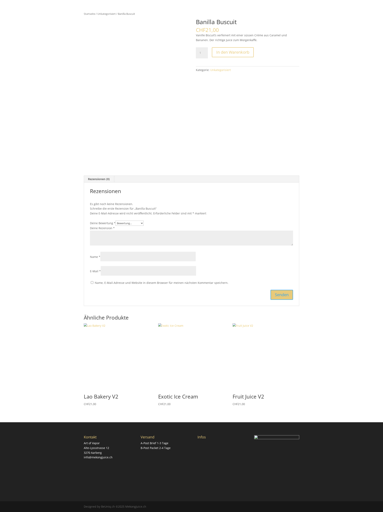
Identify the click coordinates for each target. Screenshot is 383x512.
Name (95, 257)
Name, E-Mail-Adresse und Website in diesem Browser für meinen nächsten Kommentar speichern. (161, 283)
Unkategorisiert (106, 14)
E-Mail (95, 271)
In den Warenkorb (232, 52)
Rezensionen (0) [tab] (99, 179)
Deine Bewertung (102, 223)
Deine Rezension (102, 228)
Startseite (89, 14)
